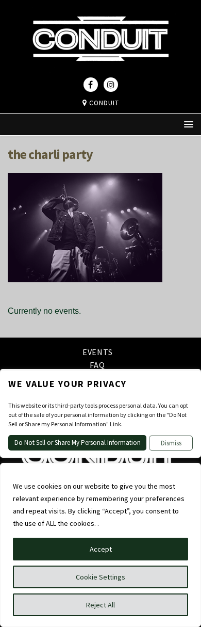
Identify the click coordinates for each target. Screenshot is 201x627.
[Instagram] (111, 84)
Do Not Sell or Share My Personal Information (77, 442)
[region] (100, 545)
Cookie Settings (100, 577)
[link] (100, 70)
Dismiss (171, 443)
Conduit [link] (103, 103)
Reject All (100, 604)
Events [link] (97, 352)
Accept (101, 549)
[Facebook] (90, 84)
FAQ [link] (97, 365)
